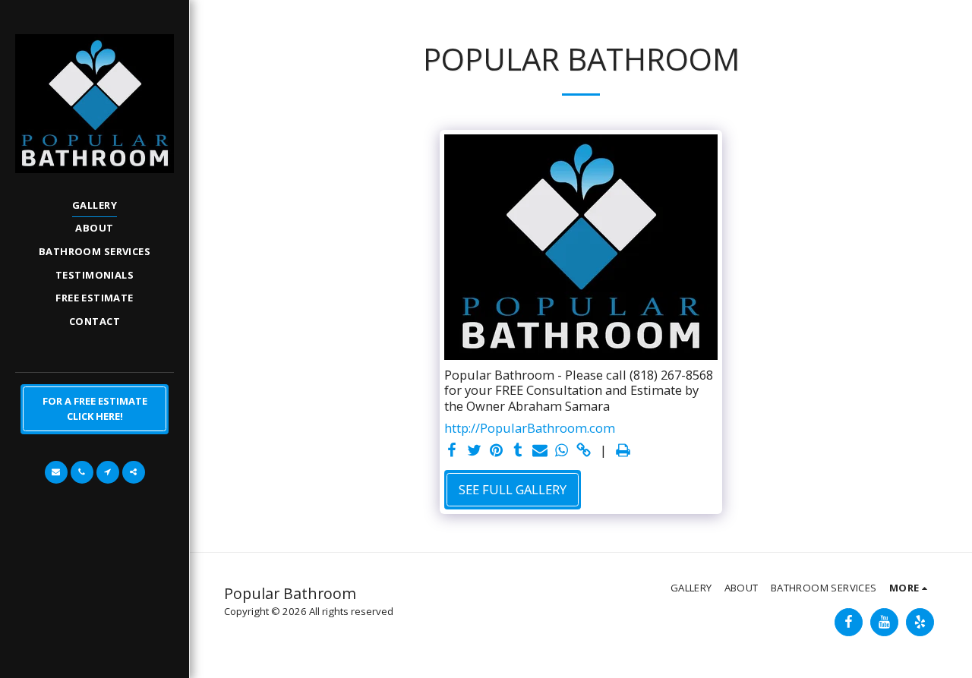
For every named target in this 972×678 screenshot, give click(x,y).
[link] (584, 451)
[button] (56, 472)
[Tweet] (474, 451)
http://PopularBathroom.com (529, 429)
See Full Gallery (512, 489)
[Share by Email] (540, 451)
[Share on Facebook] (452, 451)
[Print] (623, 451)
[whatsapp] (562, 451)
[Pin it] (496, 451)
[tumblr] (518, 451)
